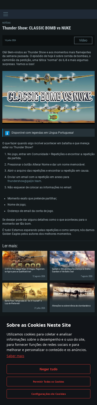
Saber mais (15, 356)
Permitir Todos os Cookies (48, 381)
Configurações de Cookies (48, 394)
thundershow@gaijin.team (24, 181)
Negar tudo (49, 369)
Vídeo (83, 40)
